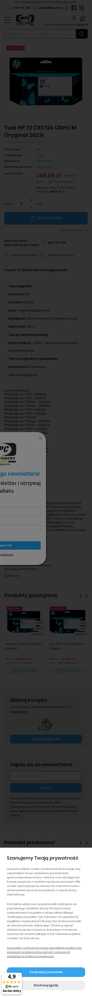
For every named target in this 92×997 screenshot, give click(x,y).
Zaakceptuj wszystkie (46, 972)
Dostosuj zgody (46, 985)
